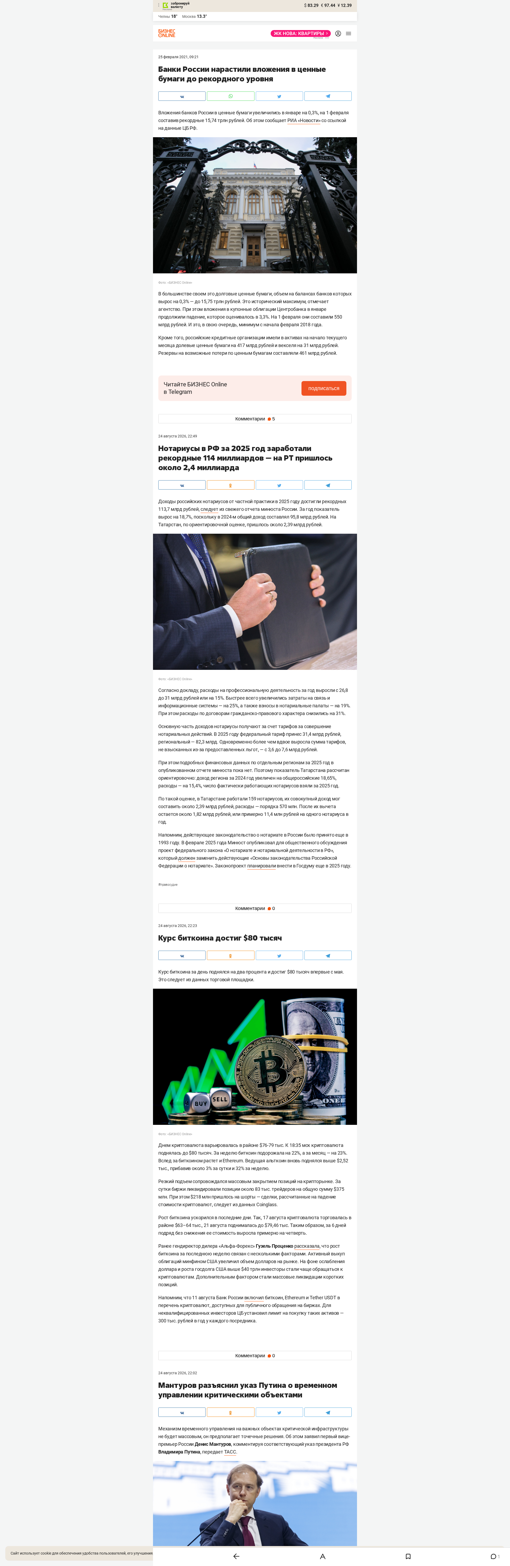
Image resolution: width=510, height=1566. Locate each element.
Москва (189, 16)
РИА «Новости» (303, 120)
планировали (261, 865)
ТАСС (230, 1452)
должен (186, 858)
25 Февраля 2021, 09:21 (178, 57)
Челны (164, 16)
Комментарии (255, 418)
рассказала (307, 1246)
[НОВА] (299, 33)
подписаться (323, 388)
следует (209, 509)
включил (254, 1297)
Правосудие (167, 885)
